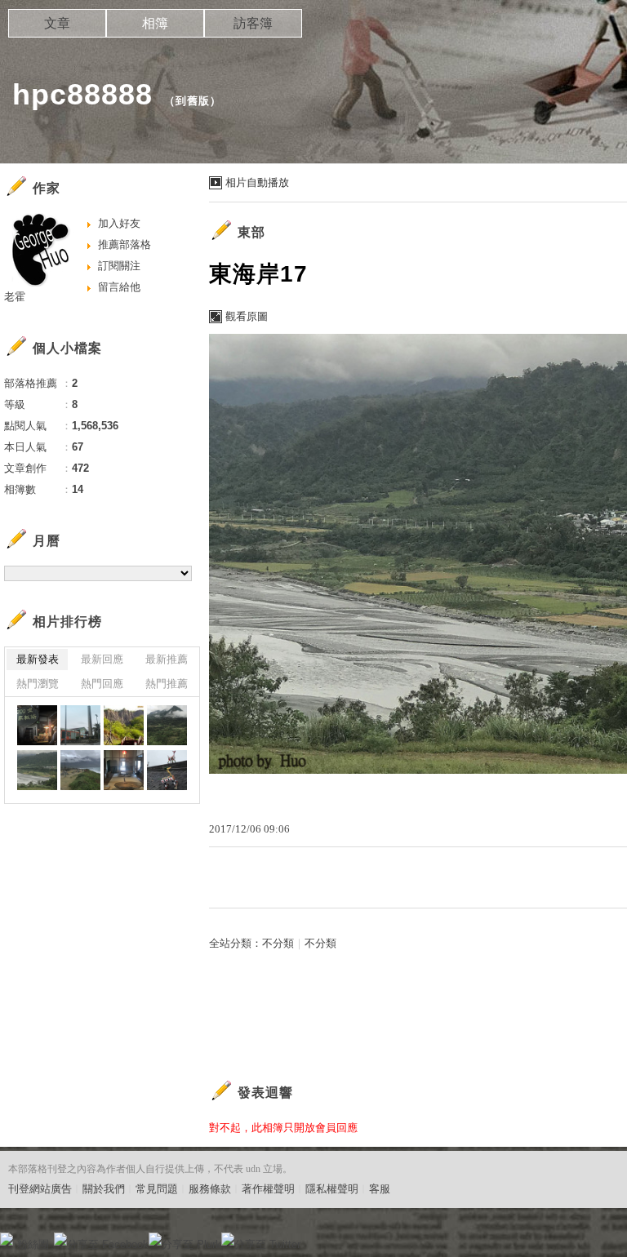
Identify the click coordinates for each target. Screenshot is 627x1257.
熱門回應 (102, 683)
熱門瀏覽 (37, 683)
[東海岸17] (37, 725)
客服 (379, 1189)
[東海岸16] (80, 725)
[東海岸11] (167, 770)
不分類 (278, 943)
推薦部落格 (124, 244)
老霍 (14, 297)
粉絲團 (33, 1244)
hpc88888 (82, 94)
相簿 (155, 23)
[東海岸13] (124, 725)
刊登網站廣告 (40, 1189)
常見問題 (157, 1189)
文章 (57, 23)
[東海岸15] (167, 725)
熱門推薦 (166, 683)
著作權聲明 (268, 1189)
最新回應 (102, 659)
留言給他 (119, 287)
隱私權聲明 (331, 1189)
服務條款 (210, 1189)
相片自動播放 (257, 182)
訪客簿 (253, 23)
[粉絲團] (6, 1239)
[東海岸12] (124, 770)
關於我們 (103, 1189)
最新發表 (37, 659)
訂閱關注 (119, 266)
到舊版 (193, 101)
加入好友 (119, 223)
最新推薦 (166, 659)
